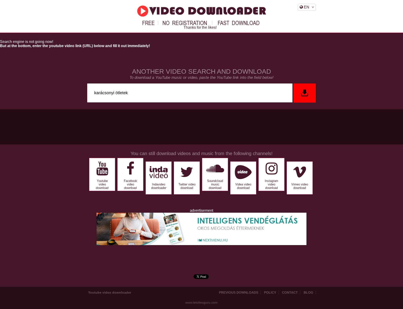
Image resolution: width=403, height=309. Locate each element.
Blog (308, 292)
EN (306, 7)
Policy (270, 292)
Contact (290, 292)
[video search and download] (304, 93)
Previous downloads (238, 292)
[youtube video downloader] (201, 15)
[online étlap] (201, 244)
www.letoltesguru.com (201, 302)
